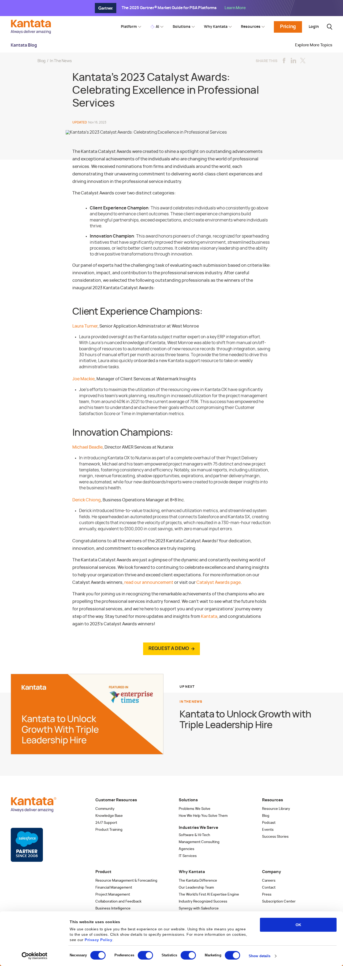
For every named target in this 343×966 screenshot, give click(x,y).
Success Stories (275, 837)
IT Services (188, 856)
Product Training (108, 830)
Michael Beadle (87, 447)
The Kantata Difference (198, 880)
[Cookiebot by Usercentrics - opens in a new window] (34, 956)
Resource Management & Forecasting (126, 880)
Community (104, 809)
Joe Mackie (83, 379)
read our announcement (148, 582)
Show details (259, 956)
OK (298, 925)
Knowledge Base (109, 816)
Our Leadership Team (196, 887)
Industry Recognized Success (203, 901)
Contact (268, 887)
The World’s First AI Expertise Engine (209, 894)
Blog (42, 61)
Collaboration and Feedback (118, 901)
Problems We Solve (194, 809)
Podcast (268, 823)
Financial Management (113, 887)
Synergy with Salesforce (199, 908)
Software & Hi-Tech (194, 835)
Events (268, 830)
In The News (61, 61)
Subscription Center (279, 901)
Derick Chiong (86, 500)
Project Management (112, 894)
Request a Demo (168, 648)
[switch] (145, 955)
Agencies (186, 849)
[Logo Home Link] (32, 32)
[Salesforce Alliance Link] (27, 845)
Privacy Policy (98, 940)
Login (314, 27)
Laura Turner (85, 326)
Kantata (209, 616)
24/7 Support (106, 823)
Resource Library (276, 809)
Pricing (288, 26)
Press (266, 894)
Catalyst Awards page (218, 582)
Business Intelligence (113, 908)
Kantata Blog (24, 45)
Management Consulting (199, 842)
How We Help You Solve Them (203, 816)
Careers (268, 880)
